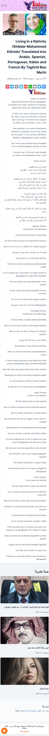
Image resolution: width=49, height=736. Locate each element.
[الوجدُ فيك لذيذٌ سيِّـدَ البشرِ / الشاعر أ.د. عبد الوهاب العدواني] (24, 589)
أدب (19, 78)
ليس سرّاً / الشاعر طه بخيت (38, 648)
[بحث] (2, 5)
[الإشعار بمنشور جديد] (4, 731)
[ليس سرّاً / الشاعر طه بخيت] (24, 630)
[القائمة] (5, 5)
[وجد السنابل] (24, 671)
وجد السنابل (44, 688)
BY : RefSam (24, 731)
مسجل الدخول (31, 710)
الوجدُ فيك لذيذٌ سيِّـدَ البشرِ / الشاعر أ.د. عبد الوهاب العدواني (26, 607)
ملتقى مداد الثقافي (12, 78)
